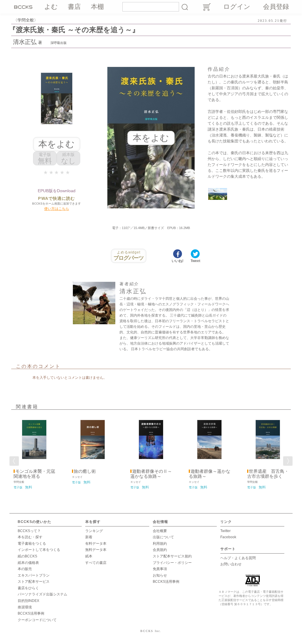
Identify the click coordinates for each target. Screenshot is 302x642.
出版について (163, 537)
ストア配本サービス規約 (172, 556)
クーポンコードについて (37, 620)
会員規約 (160, 550)
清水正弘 (25, 42)
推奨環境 (25, 607)
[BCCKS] (24, 7)
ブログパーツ (129, 255)
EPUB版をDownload (57, 190)
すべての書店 (95, 563)
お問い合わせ (231, 564)
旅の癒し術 (85, 471)
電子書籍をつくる (32, 543)
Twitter (225, 531)
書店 (74, 6)
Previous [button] (14, 461)
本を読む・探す (30, 537)
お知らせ (160, 575)
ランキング (94, 531)
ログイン (236, 6)
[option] (34, 453)
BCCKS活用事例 (31, 613)
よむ (51, 6)
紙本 (88, 556)
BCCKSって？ (29, 531)
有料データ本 (95, 543)
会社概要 (160, 531)
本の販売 (25, 569)
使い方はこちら (56, 209)
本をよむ (56, 144)
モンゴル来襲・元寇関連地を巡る (34, 474)
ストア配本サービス (34, 582)
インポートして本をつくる (39, 550)
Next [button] (288, 461)
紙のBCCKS (27, 556)
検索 (184, 6)
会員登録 (276, 6)
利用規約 (160, 543)
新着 (88, 537)
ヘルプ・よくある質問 (238, 558)
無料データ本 (95, 550)
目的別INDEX (28, 601)
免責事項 (160, 569)
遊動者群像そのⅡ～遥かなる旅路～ (151, 474)
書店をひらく (28, 588)
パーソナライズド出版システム (42, 594)
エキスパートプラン (34, 575)
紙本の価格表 (28, 563)
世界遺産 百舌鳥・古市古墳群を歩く (268, 474)
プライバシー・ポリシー (172, 563)
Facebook (228, 537)
